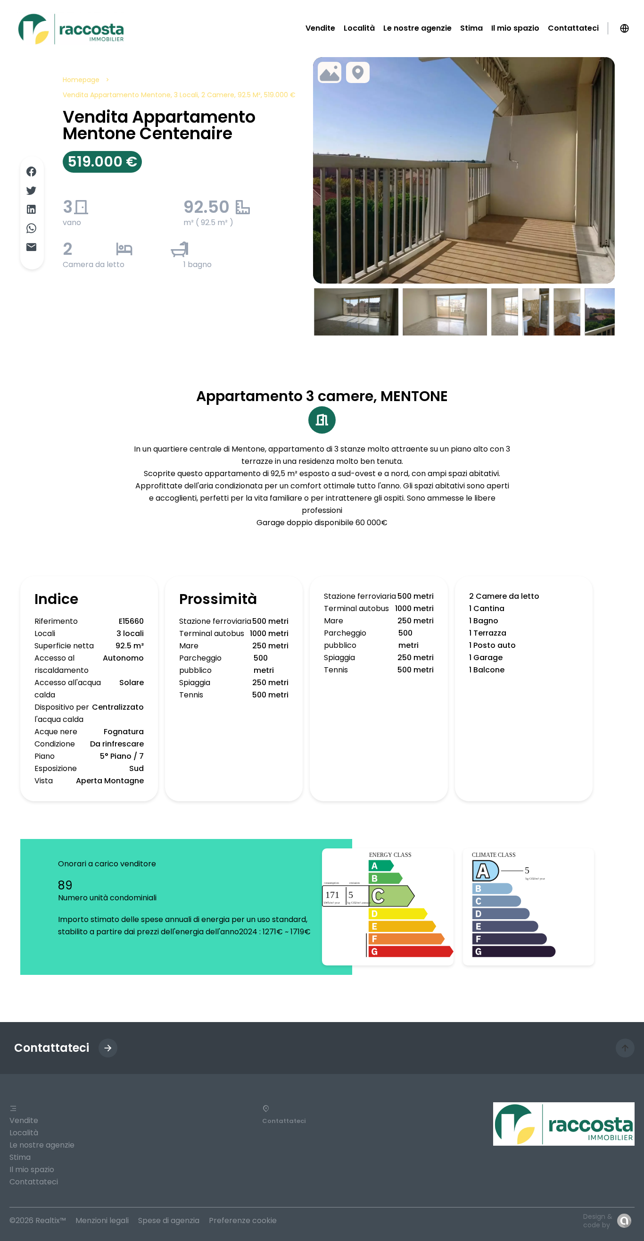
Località (23, 1132)
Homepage (81, 79)
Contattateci (33, 1181)
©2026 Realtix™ (37, 1220)
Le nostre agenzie (41, 1145)
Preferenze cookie (243, 1220)
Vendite (23, 1120)
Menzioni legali (102, 1220)
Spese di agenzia (168, 1220)
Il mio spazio (31, 1169)
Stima (20, 1157)
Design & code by (597, 1220)
